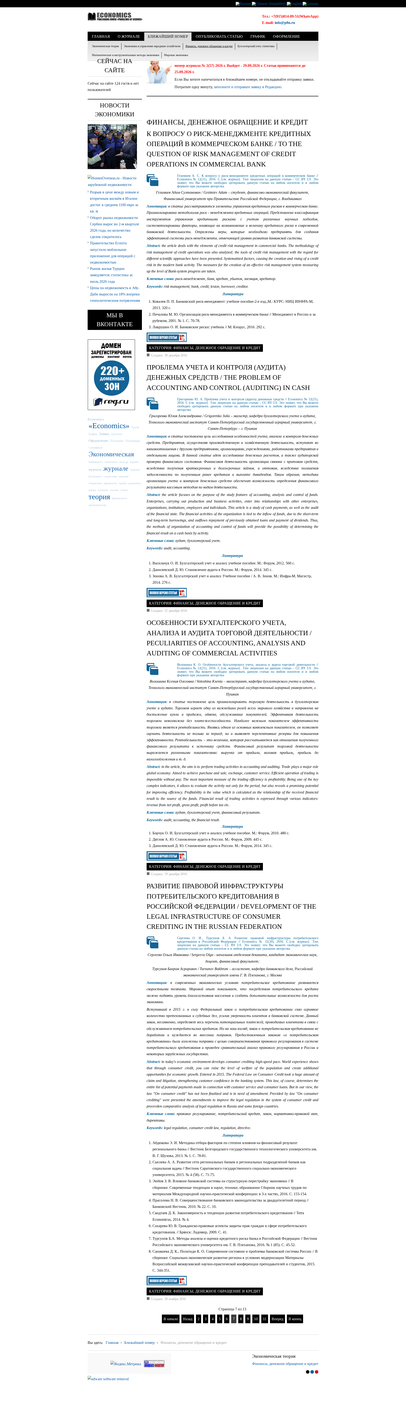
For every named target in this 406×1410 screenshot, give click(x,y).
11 (264, 1319)
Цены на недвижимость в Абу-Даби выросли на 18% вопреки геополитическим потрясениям (115, 294)
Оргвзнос (116, 434)
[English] (294, 3)
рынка (92, 490)
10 (256, 1319)
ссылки (114, 490)
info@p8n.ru (285, 23)
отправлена (95, 483)
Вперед (277, 1319)
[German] (310, 3)
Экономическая (111, 454)
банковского (96, 462)
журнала (95, 469)
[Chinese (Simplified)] (269, 3)
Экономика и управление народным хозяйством (152, 46)
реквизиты (135, 483)
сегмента (103, 490)
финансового (119, 498)
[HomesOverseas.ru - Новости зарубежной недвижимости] (115, 181)
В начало (171, 1319)
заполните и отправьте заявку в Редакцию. (248, 87)
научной (123, 476)
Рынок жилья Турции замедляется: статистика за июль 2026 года (111, 275)
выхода (123, 462)
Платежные (117, 440)
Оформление (98, 440)
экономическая (97, 505)
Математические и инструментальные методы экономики (125, 55)
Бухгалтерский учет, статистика (256, 46)
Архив (135, 427)
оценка (123, 483)
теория (99, 496)
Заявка (104, 434)
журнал (134, 462)
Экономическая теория (105, 46)
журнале (115, 468)
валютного (111, 462)
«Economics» (109, 425)
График (93, 434)
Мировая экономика (176, 55)
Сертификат (96, 447)
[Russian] (243, 3)
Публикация (132, 440)
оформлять (110, 483)
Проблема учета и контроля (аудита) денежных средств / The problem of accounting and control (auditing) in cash (228, 377)
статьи (124, 490)
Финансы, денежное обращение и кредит (209, 46)
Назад (187, 1319)
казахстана (111, 476)
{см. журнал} (231, 179)
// (313, 1251)
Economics (96, 419)
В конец (295, 1319)
